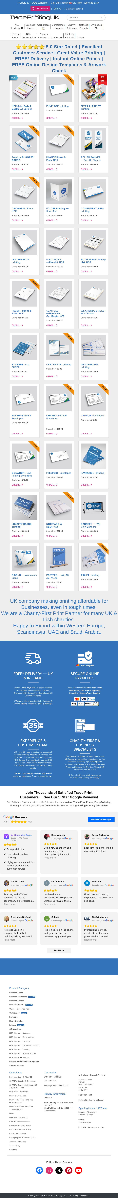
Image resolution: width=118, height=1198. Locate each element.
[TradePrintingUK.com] (34, 17)
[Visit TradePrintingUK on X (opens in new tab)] (59, 1170)
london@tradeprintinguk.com (56, 1085)
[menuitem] (16, 26)
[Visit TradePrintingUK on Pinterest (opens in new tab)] (68, 1170)
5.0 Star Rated (47, 46)
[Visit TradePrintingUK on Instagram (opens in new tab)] (49, 1170)
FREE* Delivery (32, 58)
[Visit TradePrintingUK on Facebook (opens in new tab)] (39, 1170)
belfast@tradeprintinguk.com (90, 1100)
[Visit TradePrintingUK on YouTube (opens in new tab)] (78, 1170)
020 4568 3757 (91, 3)
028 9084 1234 (85, 1095)
